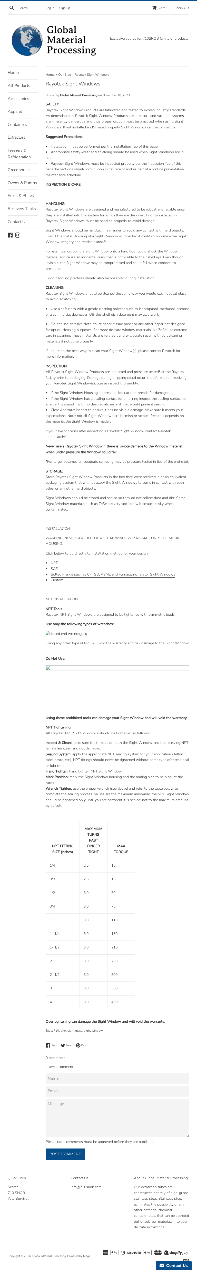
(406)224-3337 (83, 1196)
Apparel (15, 111)
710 (56, 1031)
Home (13, 72)
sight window (93, 1031)
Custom (57, 580)
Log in (50, 8)
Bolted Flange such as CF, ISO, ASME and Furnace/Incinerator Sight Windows (113, 574)
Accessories (18, 99)
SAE (54, 568)
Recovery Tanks (22, 209)
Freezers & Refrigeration (19, 154)
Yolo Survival (18, 1198)
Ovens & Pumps (22, 183)
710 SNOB (16, 1192)
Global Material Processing (49, 1256)
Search (13, 1187)
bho (63, 1031)
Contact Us (17, 222)
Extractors (16, 137)
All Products (19, 86)
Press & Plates (21, 195)
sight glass (74, 1031)
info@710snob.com (86, 1187)
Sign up (64, 8)
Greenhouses (20, 170)
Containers (17, 124)
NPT (54, 562)
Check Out (181, 8)
